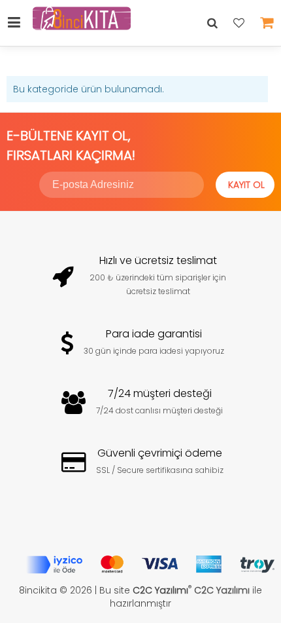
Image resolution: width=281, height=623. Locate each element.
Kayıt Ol (246, 184)
